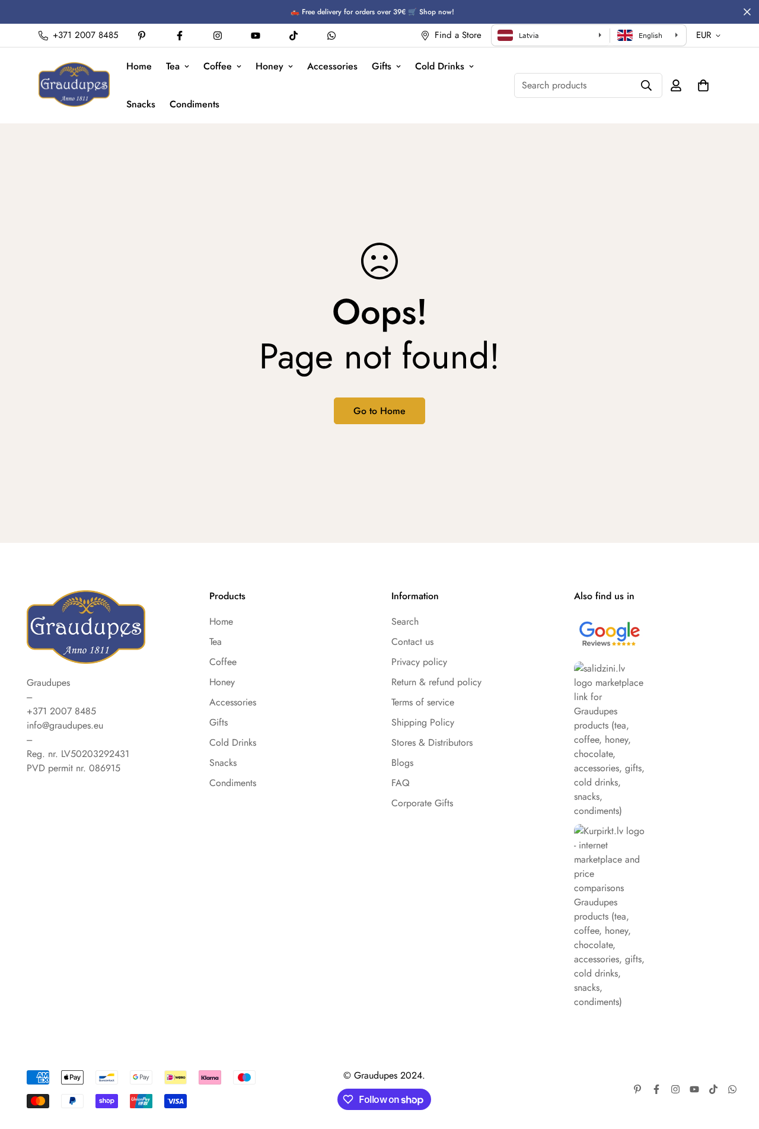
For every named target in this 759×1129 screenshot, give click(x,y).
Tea (173, 66)
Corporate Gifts (422, 803)
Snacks (140, 104)
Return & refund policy (436, 682)
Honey (269, 66)
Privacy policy (419, 662)
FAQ (400, 783)
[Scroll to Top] (736, 1064)
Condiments (194, 104)
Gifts (381, 66)
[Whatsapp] (331, 35)
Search (405, 621)
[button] (703, 85)
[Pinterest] (141, 35)
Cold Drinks (439, 66)
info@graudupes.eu (65, 725)
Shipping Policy (422, 722)
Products (227, 596)
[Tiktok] (293, 35)
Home (139, 66)
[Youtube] (255, 35)
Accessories (332, 66)
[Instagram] (217, 35)
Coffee (217, 66)
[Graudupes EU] (74, 85)
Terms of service (422, 702)
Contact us (412, 641)
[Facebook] (179, 35)
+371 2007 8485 (61, 711)
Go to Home (379, 411)
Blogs (402, 762)
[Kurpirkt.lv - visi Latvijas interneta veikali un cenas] (653, 916)
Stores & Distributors (432, 742)
